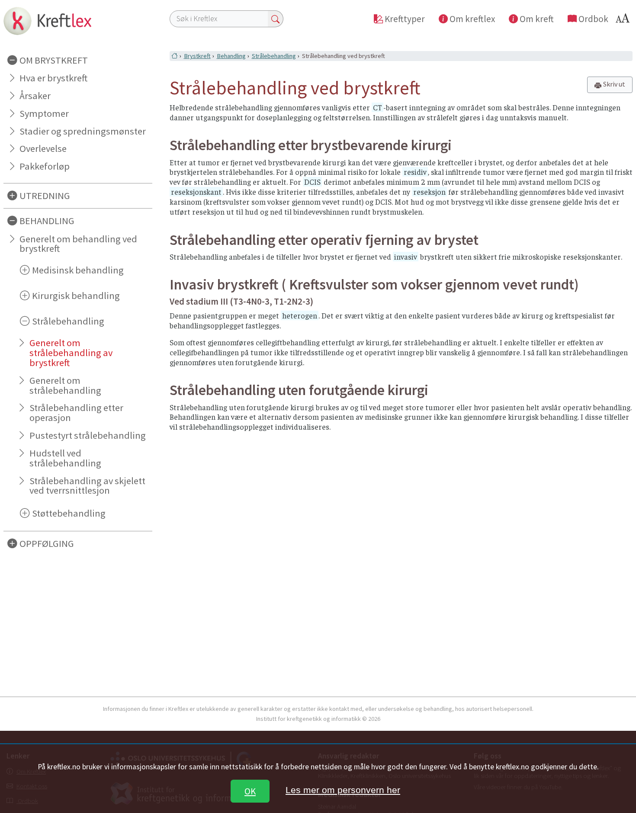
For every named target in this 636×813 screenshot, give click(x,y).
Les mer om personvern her (343, 790)
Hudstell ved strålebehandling (65, 458)
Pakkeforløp (44, 166)
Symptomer (44, 113)
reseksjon (429, 191)
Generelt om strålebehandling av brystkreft (70, 353)
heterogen (299, 315)
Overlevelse (43, 148)
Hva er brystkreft (53, 78)
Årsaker (35, 96)
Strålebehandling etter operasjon (76, 413)
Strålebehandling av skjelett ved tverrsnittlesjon (87, 486)
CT (377, 107)
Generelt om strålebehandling (65, 385)
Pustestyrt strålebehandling (87, 435)
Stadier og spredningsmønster (82, 131)
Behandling (231, 56)
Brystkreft (197, 56)
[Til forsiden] (78, 20)
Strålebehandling (274, 56)
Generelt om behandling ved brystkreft (78, 244)
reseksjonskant (196, 191)
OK (250, 791)
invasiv (405, 256)
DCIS (312, 181)
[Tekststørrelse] (624, 21)
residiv (415, 172)
